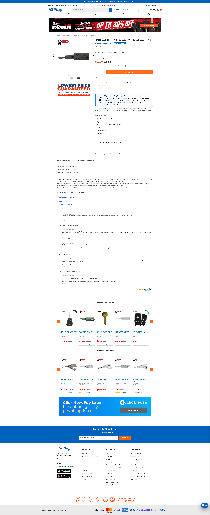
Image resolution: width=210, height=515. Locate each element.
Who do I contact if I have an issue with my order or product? (75, 239)
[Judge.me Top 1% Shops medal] (105, 499)
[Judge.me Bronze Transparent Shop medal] (98, 499)
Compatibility (100, 154)
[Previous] (53, 55)
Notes (111, 154)
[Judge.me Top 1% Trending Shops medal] (112, 499)
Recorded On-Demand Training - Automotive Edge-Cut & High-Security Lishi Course (119, 82)
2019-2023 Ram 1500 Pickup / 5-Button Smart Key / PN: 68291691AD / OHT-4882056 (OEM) (140, 333)
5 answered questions (103, 43)
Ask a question (119, 43)
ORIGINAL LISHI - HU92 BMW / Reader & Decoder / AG (123, 332)
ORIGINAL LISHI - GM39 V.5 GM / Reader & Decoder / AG (86, 332)
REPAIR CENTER (73, 5)
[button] (62, 221)
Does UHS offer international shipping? (69, 225)
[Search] (110, 10)
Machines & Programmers (93, 14)
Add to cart (69, 320)
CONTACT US (63, 5)
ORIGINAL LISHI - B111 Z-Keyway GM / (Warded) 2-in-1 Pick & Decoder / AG (140, 381)
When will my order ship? (65, 254)
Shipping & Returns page (144, 232)
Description (86, 154)
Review (121, 154)
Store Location (152, 5)
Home (58, 35)
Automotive (59, 14)
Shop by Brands (150, 14)
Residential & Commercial (74, 14)
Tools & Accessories (110, 14)
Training (122, 14)
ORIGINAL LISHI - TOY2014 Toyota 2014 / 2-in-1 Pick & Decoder (105, 381)
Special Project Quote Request (105, 5)
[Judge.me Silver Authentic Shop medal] (91, 499)
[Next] (93, 55)
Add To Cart (129, 72)
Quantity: (98, 69)
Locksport (139, 14)
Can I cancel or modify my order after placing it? (71, 209)
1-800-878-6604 (53, 5)
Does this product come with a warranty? (69, 271)
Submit (125, 437)
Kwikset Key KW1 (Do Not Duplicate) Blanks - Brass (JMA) (104, 332)
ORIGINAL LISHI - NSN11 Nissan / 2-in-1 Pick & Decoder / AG (68, 381)
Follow (60, 211)
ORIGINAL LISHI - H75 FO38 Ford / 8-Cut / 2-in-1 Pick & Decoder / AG (122, 381)
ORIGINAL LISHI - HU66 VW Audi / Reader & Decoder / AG (86, 381)
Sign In (160, 5)
